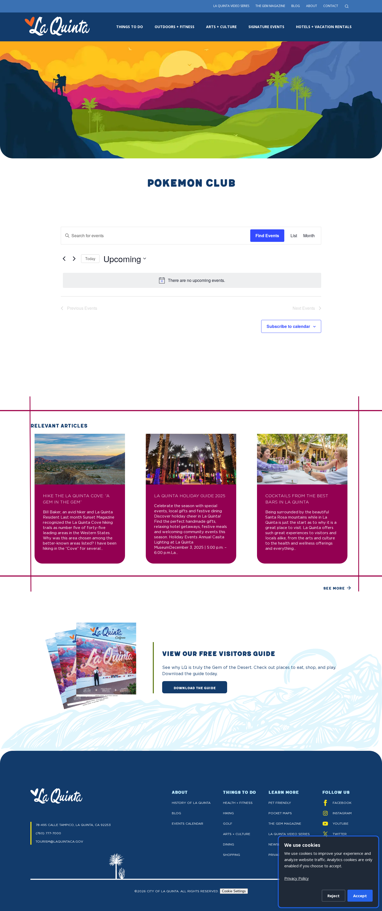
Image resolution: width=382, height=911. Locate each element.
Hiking (228, 813)
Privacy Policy (296, 878)
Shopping (231, 855)
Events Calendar (187, 823)
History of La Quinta (191, 803)
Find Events (267, 235)
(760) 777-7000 (48, 833)
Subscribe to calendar (288, 326)
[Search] (346, 6)
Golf (227, 823)
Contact (330, 6)
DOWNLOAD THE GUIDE (195, 688)
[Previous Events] (64, 258)
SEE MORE (334, 588)
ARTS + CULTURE (221, 26)
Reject (333, 895)
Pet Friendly (279, 803)
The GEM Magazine (284, 823)
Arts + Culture (236, 834)
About (311, 6)
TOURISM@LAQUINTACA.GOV (59, 841)
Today (90, 258)
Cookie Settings (234, 891)
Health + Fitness (238, 803)
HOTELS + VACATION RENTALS (324, 26)
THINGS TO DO (129, 26)
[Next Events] (74, 258)
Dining (228, 844)
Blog (295, 6)
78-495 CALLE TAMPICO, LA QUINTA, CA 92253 (73, 825)
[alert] (192, 280)
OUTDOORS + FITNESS (174, 26)
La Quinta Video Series (231, 6)
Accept (360, 895)
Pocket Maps (280, 813)
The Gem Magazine (270, 6)
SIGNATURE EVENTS (266, 26)
